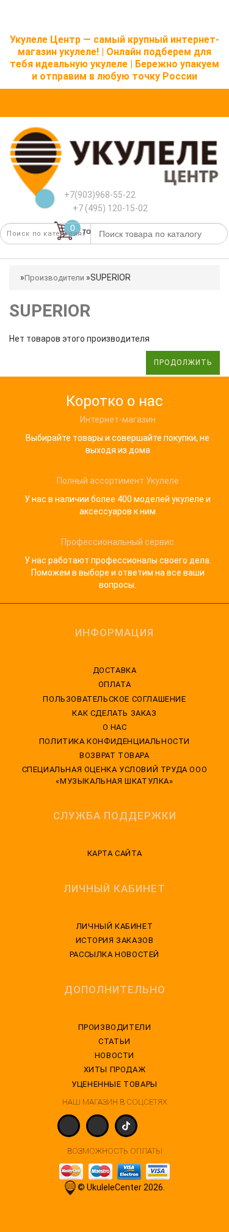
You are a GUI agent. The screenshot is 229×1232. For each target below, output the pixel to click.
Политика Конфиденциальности (114, 741)
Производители (54, 277)
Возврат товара (114, 755)
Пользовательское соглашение (114, 699)
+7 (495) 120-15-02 (109, 208)
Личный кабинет (114, 926)
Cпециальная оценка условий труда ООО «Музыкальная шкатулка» (115, 775)
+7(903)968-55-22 (100, 195)
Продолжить (183, 362)
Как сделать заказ (114, 713)
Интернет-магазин (118, 419)
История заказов (115, 940)
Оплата (114, 684)
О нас (115, 727)
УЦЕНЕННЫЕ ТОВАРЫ (114, 1084)
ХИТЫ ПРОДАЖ (115, 1069)
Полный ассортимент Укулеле (118, 481)
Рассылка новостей (114, 954)
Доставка (115, 670)
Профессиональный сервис (117, 542)
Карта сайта (114, 853)
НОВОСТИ (114, 1055)
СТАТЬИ (114, 1041)
